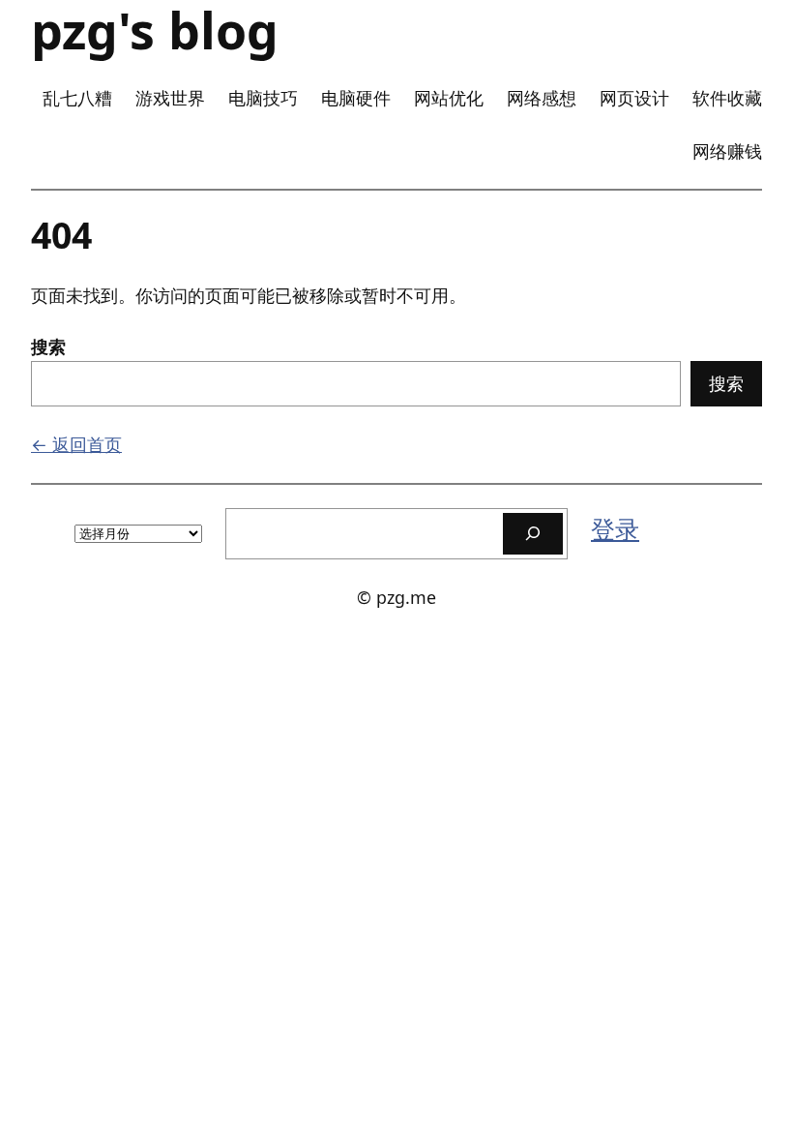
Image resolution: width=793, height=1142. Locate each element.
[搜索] (533, 534)
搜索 (48, 346)
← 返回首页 (76, 444)
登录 (615, 528)
